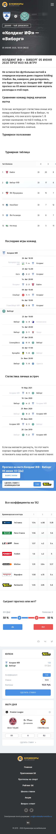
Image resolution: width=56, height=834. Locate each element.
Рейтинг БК (28, 785)
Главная (28, 767)
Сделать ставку (28, 692)
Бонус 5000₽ (11, 476)
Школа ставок (28, 791)
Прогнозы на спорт (28, 779)
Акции (28, 797)
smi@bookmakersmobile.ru (41, 816)
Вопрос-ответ (28, 803)
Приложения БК (28, 773)
